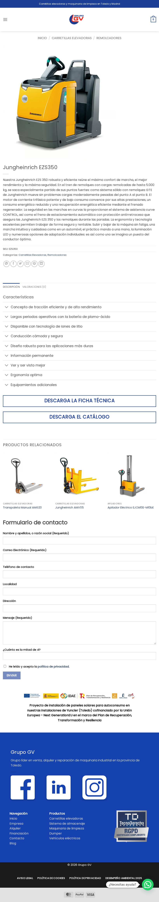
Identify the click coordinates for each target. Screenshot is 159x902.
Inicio (42, 38)
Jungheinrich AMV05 (69, 507)
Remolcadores (108, 38)
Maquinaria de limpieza (66, 828)
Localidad (10, 584)
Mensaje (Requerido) (17, 618)
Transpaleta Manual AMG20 (22, 507)
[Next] (156, 484)
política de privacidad (53, 666)
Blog (13, 843)
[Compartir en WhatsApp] (6, 264)
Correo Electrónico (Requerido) (25, 550)
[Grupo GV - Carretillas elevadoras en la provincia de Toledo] (79, 19)
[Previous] (3, 484)
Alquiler (15, 828)
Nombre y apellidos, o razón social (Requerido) (36, 533)
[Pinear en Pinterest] (34, 264)
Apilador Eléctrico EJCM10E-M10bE (131, 507)
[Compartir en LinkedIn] (41, 264)
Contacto (17, 838)
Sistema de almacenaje (67, 823)
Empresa (16, 823)
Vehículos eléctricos (64, 838)
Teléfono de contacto (18, 567)
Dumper (55, 833)
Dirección (9, 601)
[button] (5, 19)
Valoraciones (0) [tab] (34, 286)
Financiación (19, 833)
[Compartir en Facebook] (13, 264)
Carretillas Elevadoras (72, 38)
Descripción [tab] (11, 286)
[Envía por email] (27, 264)
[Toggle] (6, 307)
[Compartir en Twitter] (20, 264)
